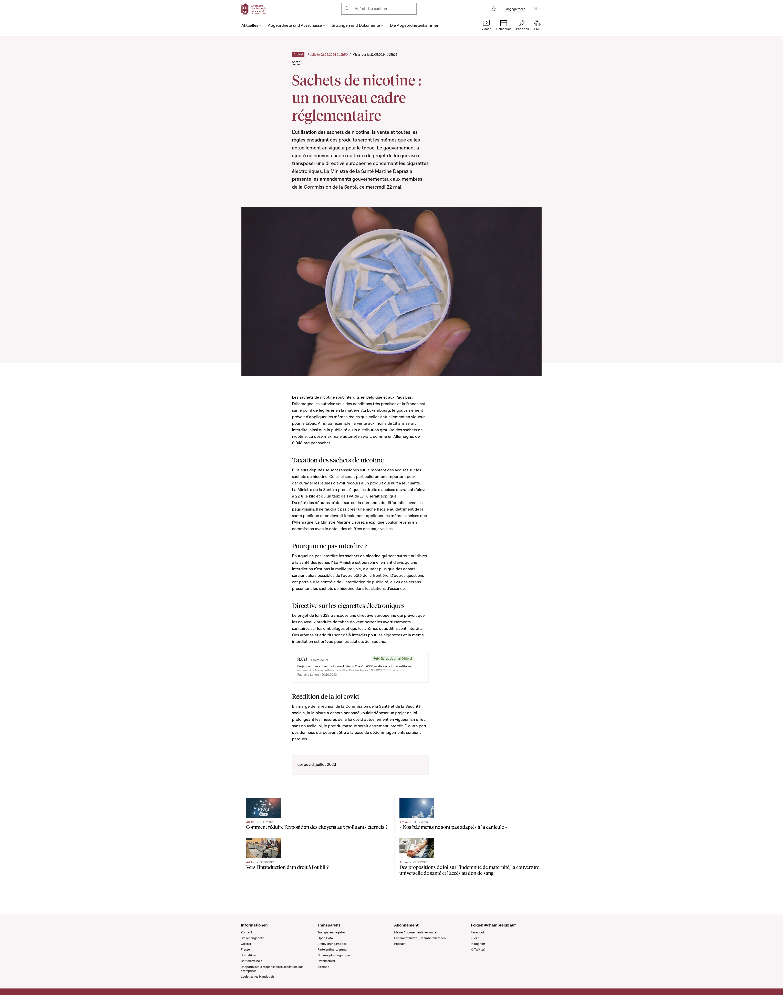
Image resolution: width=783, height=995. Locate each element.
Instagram (478, 944)
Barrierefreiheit (251, 961)
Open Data (325, 938)
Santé (296, 62)
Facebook (478, 932)
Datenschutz (326, 961)
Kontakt (246, 932)
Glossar (246, 944)
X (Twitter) (478, 949)
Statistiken (248, 955)
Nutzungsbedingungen (333, 955)
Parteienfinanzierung (332, 949)
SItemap (323, 967)
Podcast (400, 944)
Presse (245, 949)
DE (535, 9)
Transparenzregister (331, 932)
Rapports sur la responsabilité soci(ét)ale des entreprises (272, 969)
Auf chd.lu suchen (371, 8)
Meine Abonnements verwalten (416, 932)
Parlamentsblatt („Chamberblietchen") (420, 938)
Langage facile (514, 9)
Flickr (475, 938)
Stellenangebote (252, 938)
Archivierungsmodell (332, 944)
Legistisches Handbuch (257, 977)
